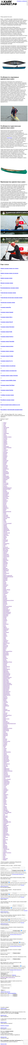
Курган (4, 622)
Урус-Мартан (6, 811)
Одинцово (5, 702)
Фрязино (5, 819)
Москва (5, 657)
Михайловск (6, 654)
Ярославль (5, 858)
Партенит (5, 716)
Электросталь (6, 849)
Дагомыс (5, 524)
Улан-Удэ (5, 808)
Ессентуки (5, 547)
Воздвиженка (6, 496)
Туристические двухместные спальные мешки (11, 297)
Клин (4, 594)
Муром (4, 659)
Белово (4, 464)
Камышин (5, 577)
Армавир (5, 441)
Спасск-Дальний (7, 779)
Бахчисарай (5, 460)
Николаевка (5, 679)
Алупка (5, 429)
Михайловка (6, 653)
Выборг (5, 509)
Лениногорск (6, 628)
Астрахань (5, 449)
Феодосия (5, 815)
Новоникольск (6, 686)
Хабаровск (5, 820)
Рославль (5, 738)
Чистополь (5, 837)
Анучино (5, 438)
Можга (4, 656)
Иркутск (5, 564)
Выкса (4, 510)
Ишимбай (5, 568)
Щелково (5, 847)
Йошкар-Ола (6, 569)
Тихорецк (5, 797)
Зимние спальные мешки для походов (9, 273)
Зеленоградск (6, 555)
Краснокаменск (6, 609)
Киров (4, 587)
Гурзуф (4, 522)
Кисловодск (5, 592)
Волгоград (5, 497)
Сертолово (5, 766)
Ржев (4, 737)
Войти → (3, 990)
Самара (4, 750)
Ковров (4, 596)
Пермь (4, 720)
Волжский (5, 500)
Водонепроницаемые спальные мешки (10, 287)
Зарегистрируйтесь (12, 993)
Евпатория (5, 539)
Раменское (5, 735)
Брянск (4, 481)
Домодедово (6, 535)
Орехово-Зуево (6, 710)
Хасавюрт (5, 823)
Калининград (6, 573)
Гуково (4, 521)
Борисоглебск (6, 478)
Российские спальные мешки (7, 399)
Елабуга (5, 544)
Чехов (4, 836)
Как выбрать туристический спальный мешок (11, 409)
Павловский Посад (7, 715)
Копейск (5, 601)
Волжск (5, 499)
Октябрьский (6, 705)
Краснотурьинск (6, 613)
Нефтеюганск (6, 672)
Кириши (5, 586)
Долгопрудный (6, 532)
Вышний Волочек (7, 511)
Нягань (4, 699)
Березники (5, 471)
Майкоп (5, 644)
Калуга (4, 574)
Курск (4, 625)
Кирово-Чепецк (6, 589)
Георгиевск (5, 516)
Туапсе (4, 802)
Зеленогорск (6, 554)
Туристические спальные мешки (8, 292)
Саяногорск (5, 755)
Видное (5, 490)
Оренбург (5, 709)
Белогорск (5, 465)
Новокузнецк (6, 682)
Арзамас (5, 440)
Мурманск (5, 658)
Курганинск (5, 624)
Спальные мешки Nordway (7, 336)
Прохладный (6, 730)
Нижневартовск (6, 673)
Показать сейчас (16, 953)
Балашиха (5, 455)
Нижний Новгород (7, 677)
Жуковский (5, 550)
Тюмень (5, 806)
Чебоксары (5, 827)
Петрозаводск (6, 722)
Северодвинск (6, 760)
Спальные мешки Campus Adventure (9, 375)
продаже (10, 137)
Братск (4, 480)
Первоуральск (6, 718)
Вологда (5, 502)
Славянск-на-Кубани (7, 770)
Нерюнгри (5, 670)
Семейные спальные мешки (7, 395)
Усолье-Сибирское (7, 812)
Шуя (4, 844)
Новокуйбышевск (7, 683)
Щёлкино (5, 846)
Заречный (5, 551)
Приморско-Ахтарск (7, 728)
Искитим (5, 566)
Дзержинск (5, 528)
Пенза (4, 717)
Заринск (5, 552)
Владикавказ (6, 493)
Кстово (4, 618)
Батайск (5, 459)
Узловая (5, 807)
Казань (4, 571)
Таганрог (5, 791)
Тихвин (5, 795)
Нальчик (5, 665)
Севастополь (6, 759)
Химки (4, 824)
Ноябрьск (5, 698)
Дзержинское (6, 529)
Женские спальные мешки (7, 283)
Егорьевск (5, 541)
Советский (5, 774)
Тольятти (5, 798)
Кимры (4, 583)
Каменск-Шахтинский (8, 576)
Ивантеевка (5, 560)
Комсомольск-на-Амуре (8, 600)
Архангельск (6, 446)
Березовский (6, 472)
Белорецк (5, 467)
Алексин (5, 428)
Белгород (5, 461)
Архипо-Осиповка (7, 447)
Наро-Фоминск (6, 666)
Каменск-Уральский (7, 575)
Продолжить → (16, 966)
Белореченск (6, 468)
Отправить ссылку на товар (17, 870)
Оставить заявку (4, 882)
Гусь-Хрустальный (7, 523)
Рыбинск (5, 744)
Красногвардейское (7, 606)
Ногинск (5, 696)
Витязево (5, 491)
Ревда (4, 736)
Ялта (4, 856)
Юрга (4, 853)
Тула (4, 805)
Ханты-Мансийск (7, 821)
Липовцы (5, 635)
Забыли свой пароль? (5, 991)
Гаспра (4, 513)
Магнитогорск (6, 643)
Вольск (4, 504)
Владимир (5, 494)
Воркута (5, 505)
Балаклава (5, 452)
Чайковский (5, 825)
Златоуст (5, 557)
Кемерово (5, 580)
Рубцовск (5, 742)
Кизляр (4, 582)
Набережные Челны (7, 661)
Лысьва (4, 639)
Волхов (4, 503)
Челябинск (5, 828)
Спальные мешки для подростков (9, 370)
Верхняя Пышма (6, 489)
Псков (4, 731)
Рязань (4, 746)
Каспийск (5, 579)
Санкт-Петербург (7, 751)
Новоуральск (6, 690)
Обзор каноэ (3, 15)
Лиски (4, 637)
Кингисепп (5, 584)
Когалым (5, 598)
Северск (5, 762)
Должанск (5, 534)
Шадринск (5, 839)
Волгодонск (5, 498)
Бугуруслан (5, 483)
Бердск (4, 470)
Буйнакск (5, 486)
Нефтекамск (6, 671)
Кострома (5, 603)
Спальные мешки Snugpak (7, 312)
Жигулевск (5, 549)
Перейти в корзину (5, 1025)
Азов (4, 425)
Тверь (4, 793)
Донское (5, 537)
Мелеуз (4, 648)
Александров (6, 427)
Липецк (5, 634)
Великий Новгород (7, 487)
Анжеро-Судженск (7, 436)
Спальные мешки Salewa (6, 317)
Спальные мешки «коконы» (7, 351)
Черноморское (6, 834)
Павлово (5, 714)
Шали (4, 840)
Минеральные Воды (7, 651)
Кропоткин (5, 615)
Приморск (5, 727)
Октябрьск (5, 704)
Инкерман (5, 563)
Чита (4, 838)
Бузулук (5, 485)
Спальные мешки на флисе (7, 346)
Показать (15, 994)
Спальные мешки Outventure (7, 326)
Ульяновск (5, 810)
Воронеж (5, 506)
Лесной (4, 631)
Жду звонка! (15, 942)
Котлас (4, 605)
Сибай (4, 767)
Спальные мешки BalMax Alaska (8, 380)
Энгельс (5, 851)
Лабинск (5, 627)
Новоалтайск (6, 680)
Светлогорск (6, 756)
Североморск (6, 761)
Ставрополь (5, 780)
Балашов (5, 457)
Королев (5, 602)
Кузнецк (5, 619)
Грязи (4, 519)
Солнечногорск (6, 775)
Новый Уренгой (6, 695)
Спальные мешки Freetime (7, 356)
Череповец (5, 831)
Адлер (4, 423)
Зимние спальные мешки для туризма (9, 268)
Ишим (4, 567)
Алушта (5, 430)
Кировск (5, 590)
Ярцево (4, 859)
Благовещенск (6, 477)
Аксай (4, 426)
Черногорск (5, 833)
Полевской (5, 725)
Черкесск (5, 832)
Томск (4, 799)
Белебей (5, 462)
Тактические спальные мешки (8, 302)
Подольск (5, 724)
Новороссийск (6, 688)
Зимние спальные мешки (6, 278)
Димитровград (6, 530)
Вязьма (4, 512)
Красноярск (5, 614)
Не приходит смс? (12, 973)
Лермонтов (5, 629)
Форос (4, 818)
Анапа (4, 434)
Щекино (5, 845)
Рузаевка (5, 743)
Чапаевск (5, 826)
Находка (5, 667)
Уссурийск (5, 813)
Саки (4, 747)
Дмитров (5, 531)
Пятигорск (5, 734)
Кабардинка (5, 570)
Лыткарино (5, 640)
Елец (4, 545)
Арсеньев (5, 444)
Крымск (5, 616)
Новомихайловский (7, 684)
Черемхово (5, 830)
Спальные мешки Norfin (6, 331)
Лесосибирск (6, 632)
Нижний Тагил (6, 678)
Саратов (5, 754)
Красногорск (6, 607)
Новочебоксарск (6, 691)
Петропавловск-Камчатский (9, 723)
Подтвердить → (4, 973)
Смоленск (5, 772)
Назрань (5, 664)
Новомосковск (6, 685)
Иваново (5, 558)
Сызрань (5, 788)
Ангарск (5, 435)
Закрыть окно (4, 1008)
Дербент (5, 525)
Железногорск (6, 548)
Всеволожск (6, 507)
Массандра (5, 645)
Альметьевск (6, 433)
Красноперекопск (7, 612)
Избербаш (5, 562)
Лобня (4, 638)
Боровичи (5, 479)
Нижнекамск (6, 676)
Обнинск (5, 701)
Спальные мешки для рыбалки (8, 365)
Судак (4, 786)
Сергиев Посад (6, 763)
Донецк (5, 536)
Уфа (4, 814)
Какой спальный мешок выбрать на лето (10, 404)
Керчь (4, 581)
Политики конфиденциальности (18, 874)
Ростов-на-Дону (6, 741)
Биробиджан (6, 476)
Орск (4, 711)
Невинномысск (6, 669)
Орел (4, 708)
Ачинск (5, 451)
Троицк (4, 801)
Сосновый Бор (6, 776)
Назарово (5, 663)
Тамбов (4, 792)
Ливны (4, 633)
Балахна (5, 454)
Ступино (5, 785)
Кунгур (4, 621)
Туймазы (5, 804)
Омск (4, 706)
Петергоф (5, 721)
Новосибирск (6, 689)
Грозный (5, 518)
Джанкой (5, 526)
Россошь (5, 740)
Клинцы (5, 595)
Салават (5, 748)
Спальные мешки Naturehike (7, 341)
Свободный (5, 757)
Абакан (4, 422)
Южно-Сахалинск (7, 852)
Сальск (4, 749)
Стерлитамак (6, 783)
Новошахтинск (6, 693)
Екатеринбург (6, 543)
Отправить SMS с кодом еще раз (8, 977)
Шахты (4, 842)
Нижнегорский (6, 674)
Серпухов (5, 765)
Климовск (5, 593)
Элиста (4, 850)
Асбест (4, 448)
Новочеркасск (6, 692)
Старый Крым (6, 781)
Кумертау (5, 620)
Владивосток (6, 492)
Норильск (5, 697)
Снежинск (5, 773)
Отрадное (5, 712)
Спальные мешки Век (6, 307)
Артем (4, 445)
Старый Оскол (6, 782)
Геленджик (5, 515)
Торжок (5, 800)
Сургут (4, 787)
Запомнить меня (6, 987)
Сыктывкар (5, 789)
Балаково (5, 453)
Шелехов (5, 843)
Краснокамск (6, 611)
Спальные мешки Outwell (7, 322)
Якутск (4, 855)
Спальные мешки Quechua (7, 390)
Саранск (5, 753)
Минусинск (5, 652)
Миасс (4, 650)
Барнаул (5, 458)
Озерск (4, 703)
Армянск (5, 442)
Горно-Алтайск (6, 517)
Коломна (5, 599)
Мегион (5, 647)
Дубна (4, 538)
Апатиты (5, 439)
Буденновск (5, 484)
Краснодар (5, 608)
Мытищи (5, 660)
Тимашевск (5, 794)
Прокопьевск (6, 729)
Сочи (4, 778)
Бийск (4, 474)
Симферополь (6, 768)
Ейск (4, 542)
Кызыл (4, 626)
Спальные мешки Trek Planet (7, 385)
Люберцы (5, 641)
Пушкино (5, 733)
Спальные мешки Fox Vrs (7, 360)
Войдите (14, 975)
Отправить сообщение (22, 1)
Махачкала (5, 646)
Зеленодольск (6, 556)
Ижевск (5, 561)
